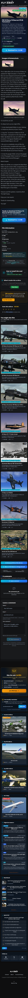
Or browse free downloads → (14, 694)
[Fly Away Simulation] (12, 2)
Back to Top (14, 983)
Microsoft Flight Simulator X (12, 5)
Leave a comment (15, 581)
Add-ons (3, 5)
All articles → (14, 909)
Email (4, 612)
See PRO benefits (7, 299)
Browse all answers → (14, 872)
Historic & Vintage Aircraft (23, 5)
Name (4, 605)
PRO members (8, 256)
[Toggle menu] (25, 2)
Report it (13, 263)
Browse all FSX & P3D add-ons (15, 563)
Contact (7, 974)
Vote (4, 948)
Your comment (7, 621)
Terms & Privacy (19, 974)
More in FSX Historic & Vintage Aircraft (15, 566)
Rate (13, 36)
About (12, 974)
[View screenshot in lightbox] (24, 15)
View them (15, 287)
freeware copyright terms (13, 262)
